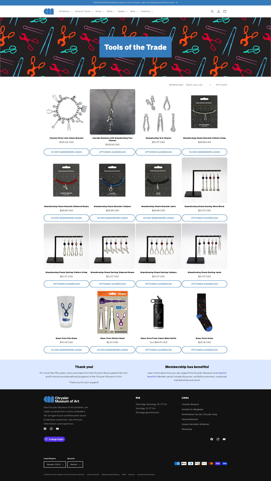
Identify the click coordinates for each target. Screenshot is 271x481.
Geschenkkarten (190, 419)
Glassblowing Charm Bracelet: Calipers (112, 206)
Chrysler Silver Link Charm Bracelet (66, 138)
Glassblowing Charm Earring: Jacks (204, 272)
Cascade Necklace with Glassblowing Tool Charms (112, 139)
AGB (123, 474)
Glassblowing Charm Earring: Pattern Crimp (66, 272)
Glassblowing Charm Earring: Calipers (158, 272)
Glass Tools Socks (204, 338)
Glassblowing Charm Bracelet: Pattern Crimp (204, 138)
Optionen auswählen (112, 152)
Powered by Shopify (77, 474)
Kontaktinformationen (146, 474)
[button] (66, 11)
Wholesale (187, 429)
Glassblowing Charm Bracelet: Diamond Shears (66, 206)
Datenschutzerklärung (110, 474)
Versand (131, 474)
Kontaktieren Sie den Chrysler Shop (199, 414)
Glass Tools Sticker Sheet (112, 338)
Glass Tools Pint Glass (66, 338)
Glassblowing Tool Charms (158, 138)
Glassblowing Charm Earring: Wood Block (204, 206)
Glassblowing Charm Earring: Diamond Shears (112, 272)
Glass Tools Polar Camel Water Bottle (158, 338)
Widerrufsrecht (93, 474)
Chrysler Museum (190, 404)
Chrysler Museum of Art (59, 474)
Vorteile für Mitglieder (192, 409)
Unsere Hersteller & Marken (195, 424)
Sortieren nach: (176, 84)
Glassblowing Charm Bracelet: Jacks (158, 206)
